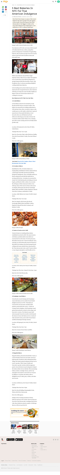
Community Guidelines (36, 460)
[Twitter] (56, 440)
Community (34, 449)
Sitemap (29, 460)
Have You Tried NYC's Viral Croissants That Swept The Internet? (16, 259)
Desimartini (31, 464)
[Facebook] (53, 440)
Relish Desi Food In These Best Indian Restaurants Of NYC (33, 258)
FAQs (42, 448)
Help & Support (44, 446)
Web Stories (34, 445)
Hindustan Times (12, 464)
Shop (33, 450)
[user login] (58, 2)
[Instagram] (58, 440)
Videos (33, 453)
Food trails (34, 455)
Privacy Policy (8, 460)
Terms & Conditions (22, 460)
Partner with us (44, 449)
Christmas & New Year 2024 (35, 457)
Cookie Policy (14, 460)
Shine (35, 464)
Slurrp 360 (34, 452)
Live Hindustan (20, 464)
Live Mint (25, 464)
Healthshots (40, 464)
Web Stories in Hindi (35, 447)
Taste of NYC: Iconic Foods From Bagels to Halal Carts (24, 257)
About (42, 445)
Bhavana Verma (17, 16)
